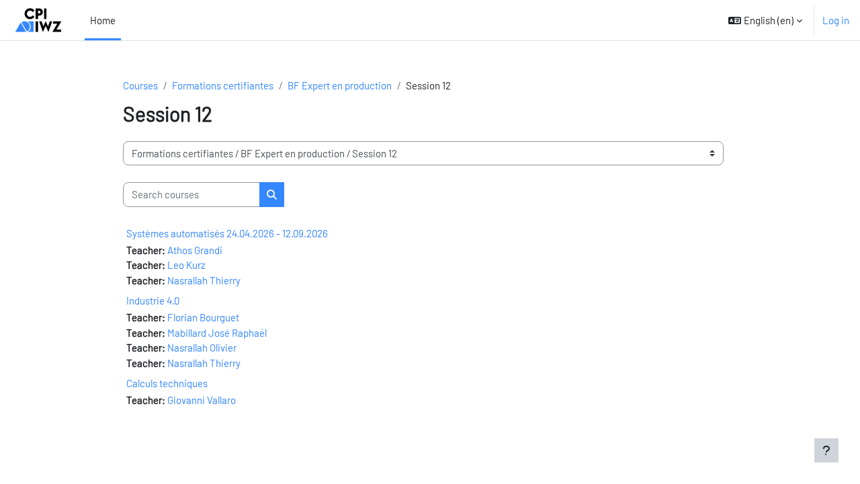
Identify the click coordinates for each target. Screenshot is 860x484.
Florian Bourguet (203, 317)
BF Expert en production (340, 85)
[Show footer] (826, 450)
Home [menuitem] (103, 20)
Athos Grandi (194, 250)
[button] (765, 20)
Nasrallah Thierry (204, 280)
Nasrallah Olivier (201, 347)
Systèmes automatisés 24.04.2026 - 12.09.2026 (227, 233)
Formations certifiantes (222, 85)
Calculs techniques (167, 383)
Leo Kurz (186, 265)
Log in (835, 20)
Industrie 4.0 (152, 300)
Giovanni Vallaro (201, 400)
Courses (140, 85)
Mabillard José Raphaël (217, 333)
